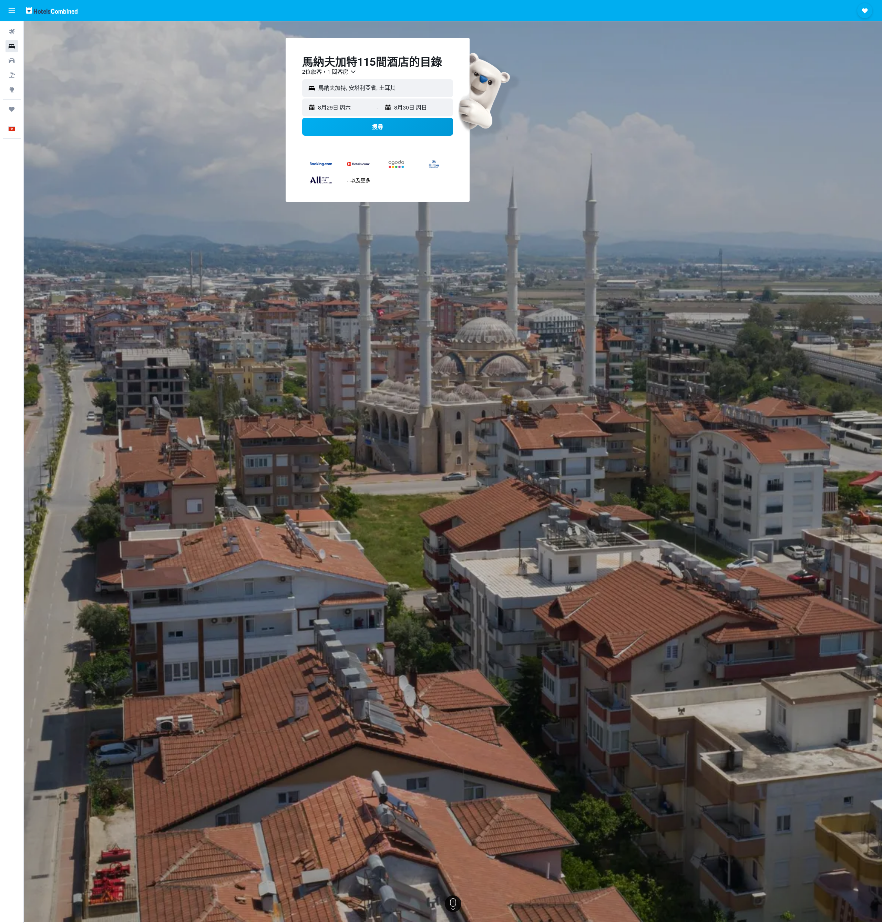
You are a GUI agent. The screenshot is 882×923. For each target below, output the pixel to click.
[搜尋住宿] (12, 46)
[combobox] (329, 71)
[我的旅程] (12, 109)
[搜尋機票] (12, 32)
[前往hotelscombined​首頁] (52, 10)
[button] (11, 10)
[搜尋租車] (12, 61)
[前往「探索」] (12, 89)
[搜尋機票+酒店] (12, 75)
